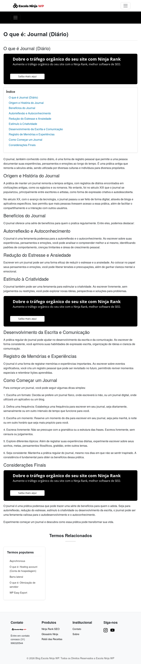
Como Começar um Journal (25, 140)
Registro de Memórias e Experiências (32, 134)
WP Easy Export (18, 592)
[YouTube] (112, 630)
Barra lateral (16, 576)
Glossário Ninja (50, 634)
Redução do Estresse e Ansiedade (30, 119)
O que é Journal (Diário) (23, 97)
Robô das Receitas (52, 639)
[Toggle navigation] (125, 5)
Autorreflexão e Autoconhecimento (30, 113)
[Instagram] (106, 630)
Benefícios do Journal (22, 108)
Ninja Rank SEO (50, 629)
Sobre (76, 634)
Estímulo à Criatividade (23, 124)
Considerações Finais (22, 145)
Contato (77, 629)
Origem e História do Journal (26, 103)
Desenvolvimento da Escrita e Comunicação (36, 129)
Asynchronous (17, 561)
